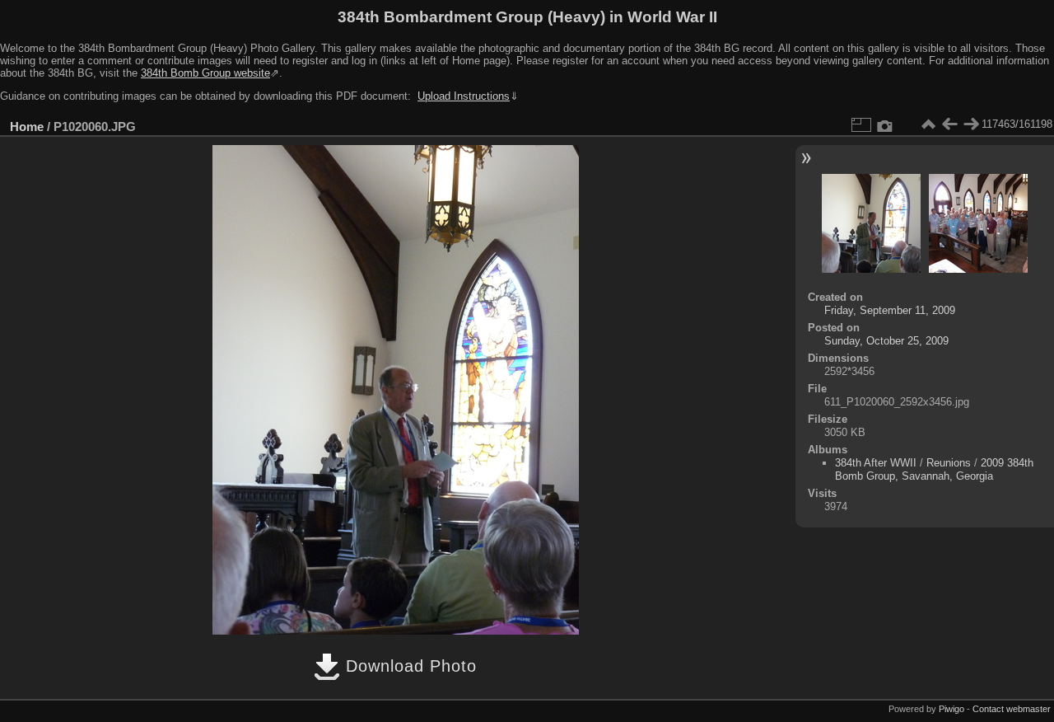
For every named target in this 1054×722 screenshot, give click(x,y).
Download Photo (408, 666)
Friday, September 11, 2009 (889, 310)
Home (27, 127)
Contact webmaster (1011, 709)
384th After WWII (875, 463)
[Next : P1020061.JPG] (971, 124)
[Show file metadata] (885, 124)
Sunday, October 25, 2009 (886, 341)
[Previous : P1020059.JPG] (949, 124)
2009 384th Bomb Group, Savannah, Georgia (934, 469)
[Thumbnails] (928, 124)
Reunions (948, 463)
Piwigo (951, 709)
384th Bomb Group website (205, 73)
